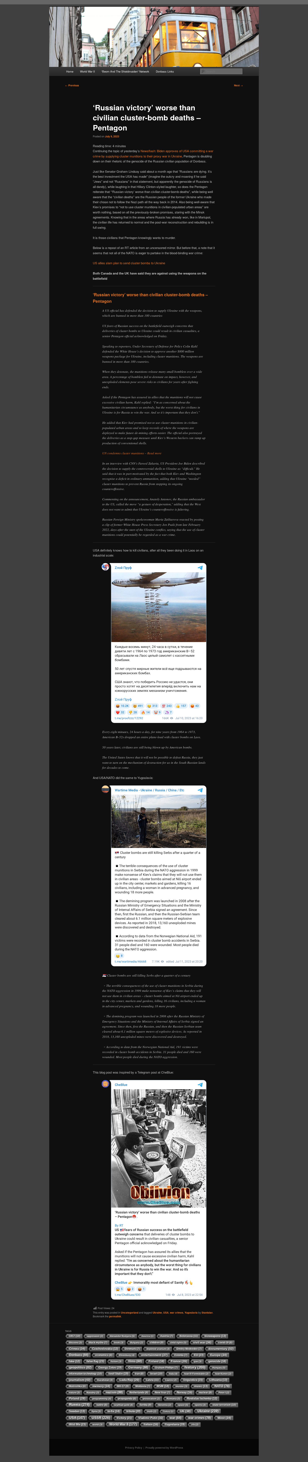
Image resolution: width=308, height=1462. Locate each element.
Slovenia (164, 1405)
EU (198, 1355)
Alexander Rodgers (122, 1336)
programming (101, 1398)
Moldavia (143, 1386)
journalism (80, 1380)
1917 (74, 1336)
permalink (115, 1316)
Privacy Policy (133, 1447)
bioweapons (215, 1336)
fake (74, 1361)
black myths (98, 1342)
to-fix (114, 1411)
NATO (222, 1386)
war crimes (176, 1312)
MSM (163, 1386)
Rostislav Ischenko (202, 1398)
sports (200, 1405)
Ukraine (157, 1312)
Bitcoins (75, 1342)
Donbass (78, 1355)
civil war (202, 1342)
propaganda (127, 1398)
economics (103, 1355)
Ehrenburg (127, 1355)
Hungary (218, 1367)
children (156, 1342)
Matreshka (77, 1386)
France (179, 1361)
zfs (195, 1424)
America (147, 1336)
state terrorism (224, 1404)
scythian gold (123, 1405)
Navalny (93, 1392)
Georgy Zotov (110, 1367)
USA (166, 1312)
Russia (79, 1405)
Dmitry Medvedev (189, 1348)
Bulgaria (136, 1342)
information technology (85, 1373)
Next (238, 85)
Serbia (145, 1404)
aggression (95, 1336)
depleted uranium (158, 1349)
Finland (156, 1361)
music (201, 1386)
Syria (96, 1411)
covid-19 (225, 1342)
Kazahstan (105, 1380)
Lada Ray (129, 1380)
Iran (139, 1373)
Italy (173, 1374)
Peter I (224, 1392)
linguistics (193, 1380)
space (183, 1405)
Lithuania (218, 1380)
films (135, 1361)
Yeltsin (151, 1424)
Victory (124, 1418)
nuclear (205, 1392)
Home (69, 71)
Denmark (132, 1348)
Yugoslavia (191, 1312)
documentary (221, 1348)
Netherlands (139, 1392)
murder (181, 1386)
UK (185, 1411)
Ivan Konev (223, 1374)
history (195, 1367)
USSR (101, 1418)
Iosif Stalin (118, 1373)
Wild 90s (77, 1424)
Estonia (181, 1355)
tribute (133, 1411)
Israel (156, 1373)
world (97, 1424)
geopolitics (80, 1367)
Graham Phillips (166, 1367)
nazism (114, 1392)
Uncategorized (129, 1312)
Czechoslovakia (105, 1348)
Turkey (168, 1411)
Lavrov (171, 1380)
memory (101, 1386)
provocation (151, 1398)
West (224, 1418)
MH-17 (123, 1386)
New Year (162, 1392)
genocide (217, 1361)
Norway (184, 1392)
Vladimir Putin (150, 1418)
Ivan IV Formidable (196, 1374)
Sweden (77, 1411)
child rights (178, 1342)
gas (198, 1361)
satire (102, 1404)
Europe (218, 1355)
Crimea (77, 1348)
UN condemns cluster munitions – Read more (132, 453)
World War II (87, 71)
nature (74, 1392)
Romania (173, 1398)
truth (151, 1411)
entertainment (154, 1355)
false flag (95, 1361)
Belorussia (189, 1336)
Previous (72, 85)
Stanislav (207, 1312)
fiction (116, 1361)
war (175, 1418)
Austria (166, 1336)
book (118, 1342)
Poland (77, 1398)
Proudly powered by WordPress (164, 1447)
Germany (138, 1367)
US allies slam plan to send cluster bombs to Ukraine (129, 263)
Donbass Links (165, 71)
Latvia (152, 1380)
